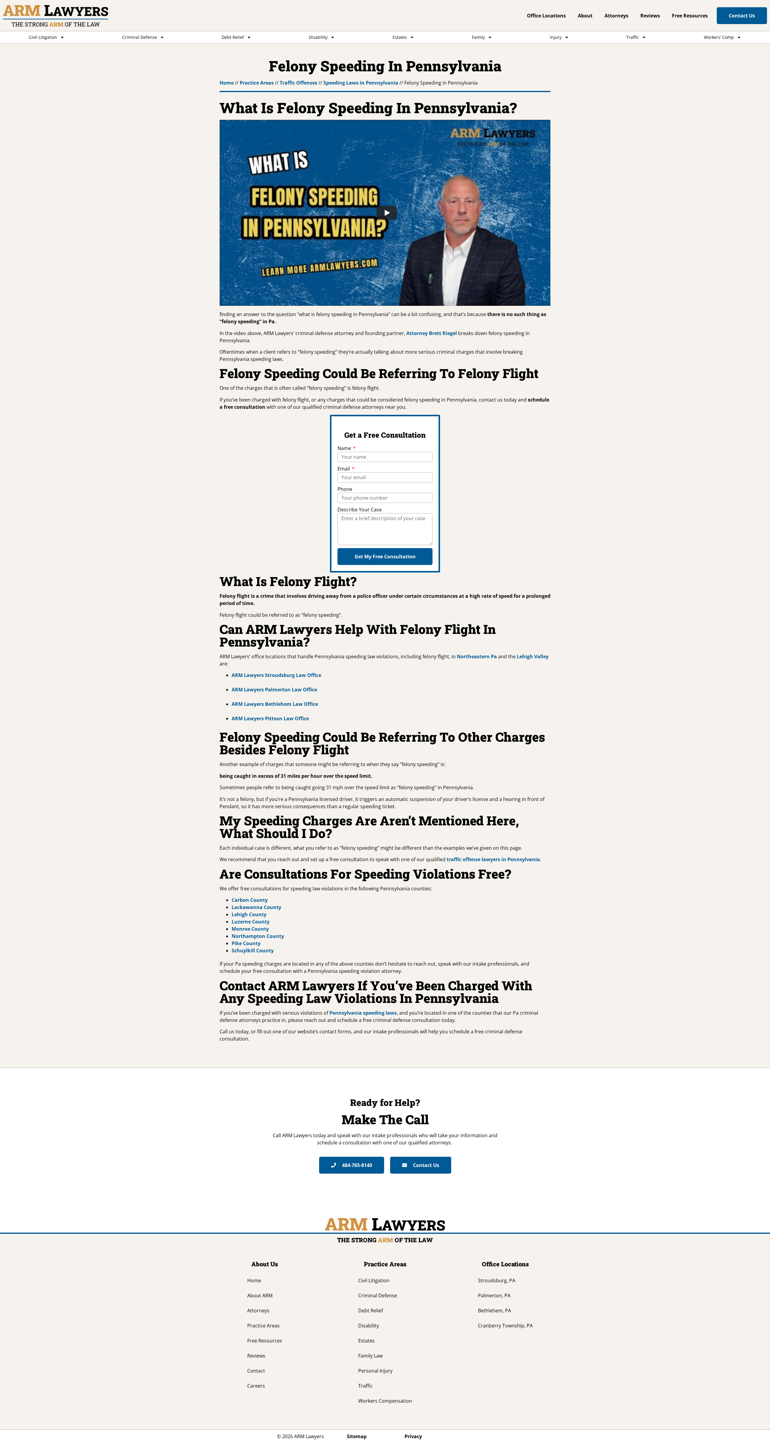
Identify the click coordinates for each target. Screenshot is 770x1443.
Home (227, 82)
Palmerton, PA (494, 1295)
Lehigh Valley (533, 656)
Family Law (370, 1355)
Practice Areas (257, 82)
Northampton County (258, 936)
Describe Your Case (359, 509)
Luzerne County (251, 921)
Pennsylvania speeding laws (363, 1013)
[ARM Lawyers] (55, 15)
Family (478, 37)
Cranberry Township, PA (505, 1325)
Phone (344, 489)
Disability (318, 37)
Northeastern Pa (477, 656)
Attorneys (616, 15)
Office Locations (546, 15)
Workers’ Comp (719, 37)
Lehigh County (249, 914)
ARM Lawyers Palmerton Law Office (274, 689)
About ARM (260, 1295)
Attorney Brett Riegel (431, 333)
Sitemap (357, 1436)
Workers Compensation (385, 1401)
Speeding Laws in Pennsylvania (360, 82)
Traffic (632, 37)
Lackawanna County (256, 907)
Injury (556, 37)
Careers (256, 1385)
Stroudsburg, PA (496, 1280)
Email (344, 468)
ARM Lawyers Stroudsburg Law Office (276, 675)
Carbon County (250, 900)
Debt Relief (233, 37)
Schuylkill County (253, 950)
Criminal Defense (139, 37)
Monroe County (250, 929)
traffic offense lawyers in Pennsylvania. (494, 859)
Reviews (650, 15)
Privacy (413, 1436)
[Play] (387, 213)
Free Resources (690, 15)
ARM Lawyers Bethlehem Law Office (275, 704)
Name (344, 448)
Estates (400, 37)
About (585, 15)
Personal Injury (375, 1370)
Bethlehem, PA (494, 1310)
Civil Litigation (43, 37)
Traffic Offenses (298, 82)
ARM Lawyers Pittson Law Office (270, 718)
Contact (256, 1370)
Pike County (246, 943)
